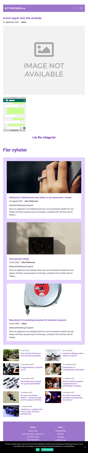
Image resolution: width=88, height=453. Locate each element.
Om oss (61, 434)
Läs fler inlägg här (44, 137)
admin (23, 22)
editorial (12, 205)
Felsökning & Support (24, 205)
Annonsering (60, 431)
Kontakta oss (60, 440)
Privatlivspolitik (47, 449)
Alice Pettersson (31, 201)
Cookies (60, 437)
